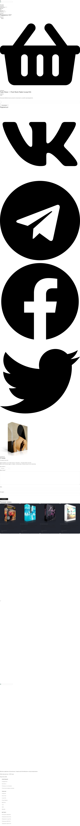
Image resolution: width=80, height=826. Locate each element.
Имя (1, 486)
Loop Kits (2, 93)
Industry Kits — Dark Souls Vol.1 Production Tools (48, 527)
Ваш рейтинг (3, 466)
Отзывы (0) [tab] (2, 456)
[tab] (40, 456)
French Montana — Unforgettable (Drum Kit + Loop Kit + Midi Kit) (10, 527)
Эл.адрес (2, 492)
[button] (0, 0)
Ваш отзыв (3, 470)
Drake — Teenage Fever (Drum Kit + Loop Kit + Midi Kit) (29, 527)
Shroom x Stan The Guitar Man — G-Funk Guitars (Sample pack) (69, 527)
